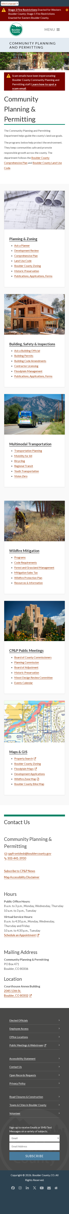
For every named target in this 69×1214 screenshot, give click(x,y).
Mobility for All (23, 455)
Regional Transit (23, 465)
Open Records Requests (22, 1075)
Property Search (23, 758)
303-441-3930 (16, 858)
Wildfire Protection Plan (28, 577)
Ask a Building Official (27, 350)
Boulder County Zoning (27, 265)
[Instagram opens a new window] (20, 1188)
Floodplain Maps (24, 768)
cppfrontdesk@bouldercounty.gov (29, 853)
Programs (20, 557)
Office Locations (18, 1036)
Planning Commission (26, 662)
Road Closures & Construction (26, 1096)
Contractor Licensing (26, 365)
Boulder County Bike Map (29, 783)
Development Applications (29, 773)
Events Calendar (23, 682)
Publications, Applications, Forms (33, 276)
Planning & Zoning (23, 239)
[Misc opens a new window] (49, 1188)
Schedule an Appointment (20, 935)
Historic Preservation (26, 270)
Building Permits (23, 355)
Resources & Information (28, 582)
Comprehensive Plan (26, 255)
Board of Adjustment (26, 667)
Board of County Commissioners (33, 657)
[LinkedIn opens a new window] (27, 1188)
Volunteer (14, 1113)
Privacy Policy (17, 1083)
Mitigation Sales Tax (26, 572)
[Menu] (52, 29)
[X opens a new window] (34, 1188)
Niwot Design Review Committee (33, 677)
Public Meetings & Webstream (26, 1045)
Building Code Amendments (30, 360)
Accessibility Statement (22, 1058)
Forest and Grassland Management (34, 567)
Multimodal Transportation (30, 444)
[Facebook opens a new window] (13, 1188)
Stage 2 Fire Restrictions (22, 9)
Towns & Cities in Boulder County (27, 1104)
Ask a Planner (22, 245)
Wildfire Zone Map (25, 778)
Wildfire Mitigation (24, 550)
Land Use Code (22, 260)
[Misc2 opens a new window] (56, 1188)
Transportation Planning (28, 450)
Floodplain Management (28, 371)
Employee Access (18, 1028)
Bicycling (19, 460)
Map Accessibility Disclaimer (22, 877)
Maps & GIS (18, 752)
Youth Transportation (26, 471)
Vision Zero (20, 476)
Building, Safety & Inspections (32, 344)
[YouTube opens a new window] (41, 1188)
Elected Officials (18, 1020)
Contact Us (15, 1066)
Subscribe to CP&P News (19, 871)
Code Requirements (25, 562)
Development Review (26, 250)
